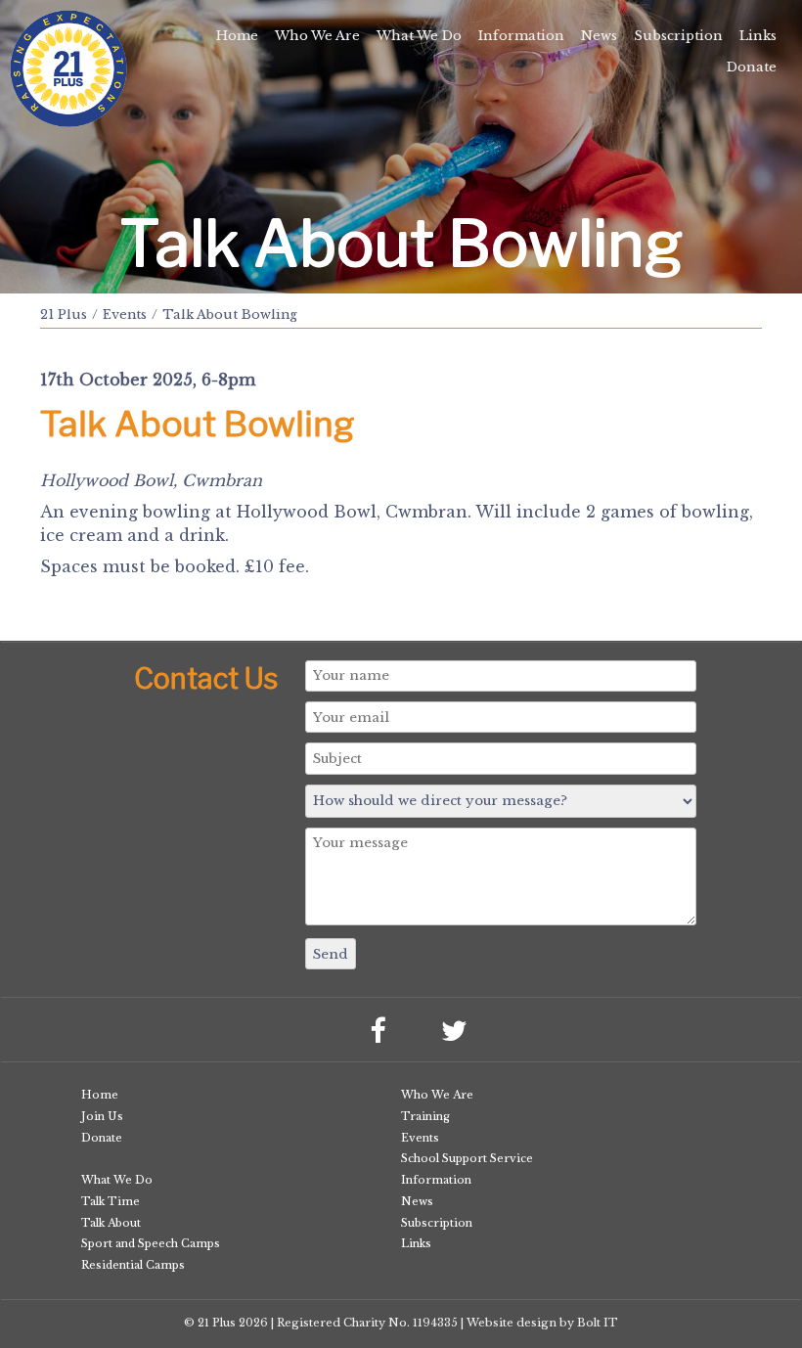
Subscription (678, 35)
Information (521, 35)
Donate (752, 67)
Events (125, 314)
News (599, 35)
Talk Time (110, 1201)
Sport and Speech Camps (150, 1243)
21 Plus (63, 314)
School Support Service (467, 1158)
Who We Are (317, 35)
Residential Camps (133, 1265)
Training (425, 1116)
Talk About (111, 1223)
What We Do (419, 35)
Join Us (102, 1116)
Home (237, 35)
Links (758, 35)
